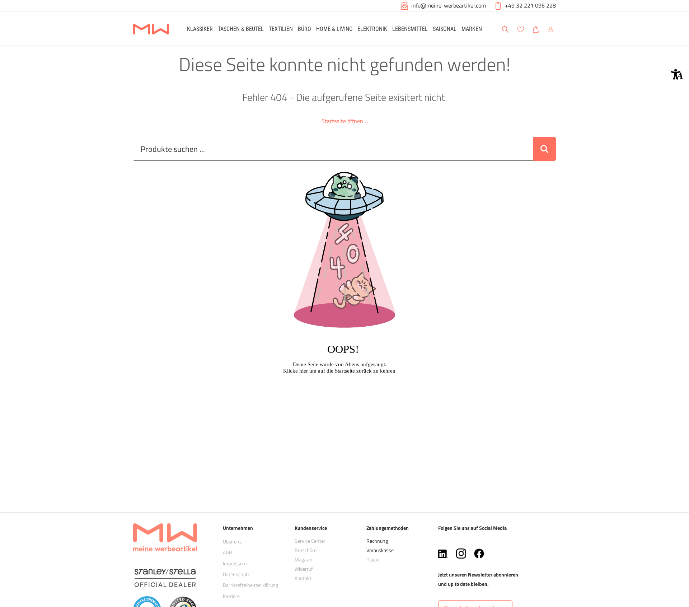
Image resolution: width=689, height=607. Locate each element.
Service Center (310, 541)
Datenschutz (236, 574)
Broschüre (306, 550)
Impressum (235, 563)
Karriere (231, 596)
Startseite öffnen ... (345, 121)
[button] (676, 74)
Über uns (232, 541)
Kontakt (303, 578)
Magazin (304, 559)
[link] (199, 28)
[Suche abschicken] (544, 149)
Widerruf (304, 569)
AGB (227, 552)
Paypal (373, 559)
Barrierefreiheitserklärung (250, 585)
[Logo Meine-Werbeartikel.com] (151, 29)
